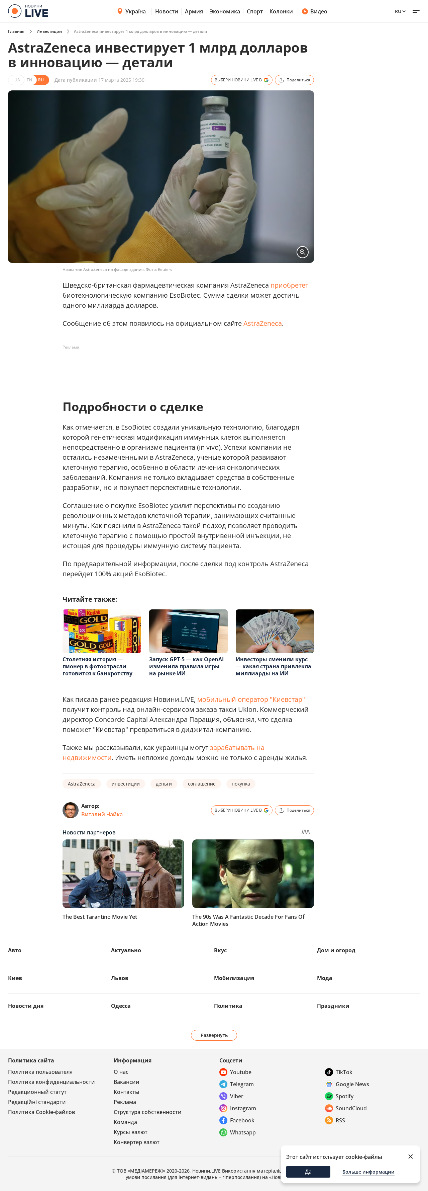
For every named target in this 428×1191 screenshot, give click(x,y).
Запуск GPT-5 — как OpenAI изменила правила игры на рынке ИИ (186, 666)
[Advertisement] (184, 368)
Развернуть (214, 1035)
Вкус (220, 950)
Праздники (333, 1006)
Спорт (255, 11)
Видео (318, 11)
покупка (241, 783)
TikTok (344, 1072)
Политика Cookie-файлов (41, 1112)
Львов (119, 978)
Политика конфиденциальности (51, 1082)
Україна (135, 11)
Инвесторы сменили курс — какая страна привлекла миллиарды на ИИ (273, 666)
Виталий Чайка (102, 814)
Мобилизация (234, 978)
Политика (228, 1006)
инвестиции (126, 783)
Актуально (126, 950)
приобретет (289, 285)
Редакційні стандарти (37, 1102)
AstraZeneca (262, 323)
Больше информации (368, 1172)
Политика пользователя (40, 1071)
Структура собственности (148, 1112)
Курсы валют (130, 1132)
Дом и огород (336, 950)
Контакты (126, 1092)
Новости (166, 11)
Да (308, 1171)
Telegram (242, 1084)
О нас (121, 1071)
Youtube (240, 1072)
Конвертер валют (136, 1142)
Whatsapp (243, 1132)
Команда (125, 1122)
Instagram (243, 1108)
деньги (164, 783)
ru (398, 11)
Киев (15, 978)
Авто (14, 950)
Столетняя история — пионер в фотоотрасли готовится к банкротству (97, 666)
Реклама (125, 1102)
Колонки (281, 11)
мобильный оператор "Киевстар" (251, 699)
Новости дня (25, 1006)
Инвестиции (49, 31)
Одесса (121, 1006)
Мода (324, 978)
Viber (236, 1096)
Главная (16, 31)
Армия (194, 11)
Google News (352, 1084)
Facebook (242, 1120)
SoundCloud (351, 1108)
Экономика (225, 11)
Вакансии (126, 1082)
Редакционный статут (37, 1092)
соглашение (202, 783)
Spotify (344, 1096)
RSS (340, 1120)
